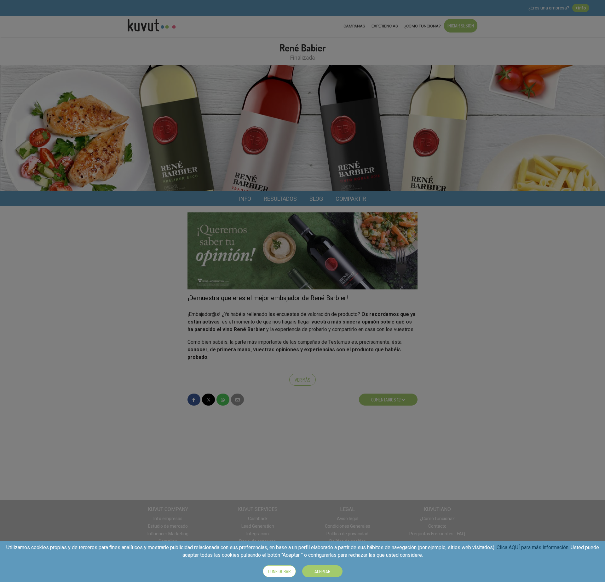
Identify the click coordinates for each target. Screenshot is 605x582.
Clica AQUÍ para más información (532, 547)
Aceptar (322, 571)
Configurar (279, 571)
